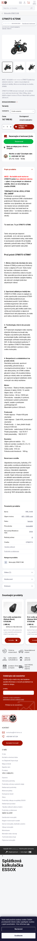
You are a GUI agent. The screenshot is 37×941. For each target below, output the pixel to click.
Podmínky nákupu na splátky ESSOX (13, 800)
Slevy (4, 797)
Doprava (5, 777)
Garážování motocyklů (9, 817)
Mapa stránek (6, 764)
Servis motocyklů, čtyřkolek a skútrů (13, 824)
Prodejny (5, 770)
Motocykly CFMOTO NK (16, 562)
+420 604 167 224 (17, 156)
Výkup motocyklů (7, 827)
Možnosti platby (7, 790)
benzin (30, 521)
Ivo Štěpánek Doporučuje (10, 760)
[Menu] (34, 2)
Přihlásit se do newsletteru (13, 705)
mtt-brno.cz (15, 848)
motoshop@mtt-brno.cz (14, 732)
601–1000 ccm (27, 516)
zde (28, 924)
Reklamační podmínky (9, 787)
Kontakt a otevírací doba (10, 757)
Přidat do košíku (23, 127)
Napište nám (6, 767)
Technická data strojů (9, 837)
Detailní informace (9, 102)
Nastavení (18, 929)
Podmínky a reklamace (11, 551)
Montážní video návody (9, 833)
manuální (29, 526)
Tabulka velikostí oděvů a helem (12, 807)
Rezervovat (19, 141)
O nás (4, 754)
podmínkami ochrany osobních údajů (13, 699)
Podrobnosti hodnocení (28, 23)
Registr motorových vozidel (11, 820)
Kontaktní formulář (12, 743)
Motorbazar (6, 830)
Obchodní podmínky (8, 781)
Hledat (31, 8)
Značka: (6, 28)
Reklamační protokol (8, 804)
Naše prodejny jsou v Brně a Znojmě (17, 147)
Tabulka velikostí (9, 547)
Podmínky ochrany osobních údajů (13, 784)
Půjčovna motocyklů (8, 840)
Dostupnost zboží (7, 794)
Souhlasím (18, 936)
